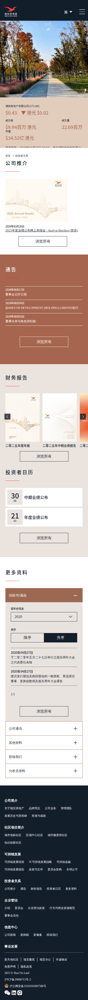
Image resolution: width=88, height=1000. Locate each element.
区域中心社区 (34, 835)
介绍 (7, 908)
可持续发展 (12, 854)
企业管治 (11, 900)
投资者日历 (54, 888)
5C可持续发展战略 (40, 862)
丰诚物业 (61, 959)
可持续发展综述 (14, 862)
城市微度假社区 (57, 835)
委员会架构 (55, 869)
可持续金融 (64, 862)
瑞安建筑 (29, 959)
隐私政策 (26, 966)
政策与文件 (36, 869)
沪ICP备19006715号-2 (17, 979)
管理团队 (66, 808)
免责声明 (10, 966)
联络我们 (52, 934)
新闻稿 (24, 934)
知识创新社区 (12, 842)
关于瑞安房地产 (14, 808)
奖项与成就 (39, 815)
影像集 (38, 934)
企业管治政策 (36, 908)
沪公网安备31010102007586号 (28, 986)
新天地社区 (11, 959)
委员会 (19, 908)
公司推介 (10, 888)
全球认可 (72, 869)
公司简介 (11, 800)
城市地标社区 (12, 835)
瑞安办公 (45, 959)
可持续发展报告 (14, 869)
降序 (27, 638)
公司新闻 (10, 934)
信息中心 (11, 927)
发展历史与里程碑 (15, 815)
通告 (23, 888)
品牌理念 (34, 808)
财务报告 (36, 888)
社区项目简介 (14, 827)
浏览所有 (42, 241)
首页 (8, 156)
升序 (60, 638)
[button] (7, 416)
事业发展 (11, 946)
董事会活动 (11, 915)
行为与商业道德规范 (62, 908)
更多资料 (71, 888)
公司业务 (50, 808)
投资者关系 (21, 156)
